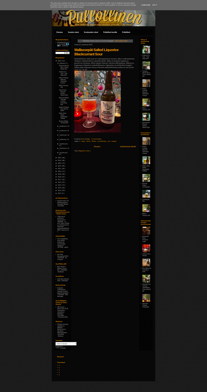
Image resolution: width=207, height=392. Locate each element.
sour (109, 141)
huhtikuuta (63, 139)
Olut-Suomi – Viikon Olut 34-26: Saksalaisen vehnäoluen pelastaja (62, 310)
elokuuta (62, 63)
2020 (59, 171)
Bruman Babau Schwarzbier (63, 122)
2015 (59, 185)
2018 (59, 177)
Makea (94, 141)
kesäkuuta (63, 130)
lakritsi (88, 141)
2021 (59, 168)
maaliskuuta (63, 144)
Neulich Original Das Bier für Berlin (64, 108)
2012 (59, 193)
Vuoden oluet (73, 32)
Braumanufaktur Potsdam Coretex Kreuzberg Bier (64, 101)
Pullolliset (126, 32)
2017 (59, 179)
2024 (59, 160)
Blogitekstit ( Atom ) (84, 151)
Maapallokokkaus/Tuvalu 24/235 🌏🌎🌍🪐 (63, 44)
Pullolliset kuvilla (110, 32)
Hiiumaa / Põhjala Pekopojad (145, 305)
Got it (154, 5)
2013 (59, 190)
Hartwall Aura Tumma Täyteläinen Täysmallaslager (146, 287)
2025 (59, 158)
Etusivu (59, 32)
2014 (59, 188)
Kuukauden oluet (91, 32)
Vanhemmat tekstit (128, 146)
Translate (63, 348)
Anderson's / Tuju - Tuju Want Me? (63, 73)
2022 (59, 166)
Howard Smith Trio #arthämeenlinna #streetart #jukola (63, 202)
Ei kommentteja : (97, 139)
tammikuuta (63, 152)
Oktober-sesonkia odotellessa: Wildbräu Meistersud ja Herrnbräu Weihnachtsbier (62, 328)
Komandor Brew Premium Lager (145, 239)
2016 (59, 182)
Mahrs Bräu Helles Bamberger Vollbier (63, 115)
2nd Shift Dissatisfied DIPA (62, 255)
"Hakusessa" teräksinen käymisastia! (61, 218)
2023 (59, 163)
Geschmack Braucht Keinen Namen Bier (63, 92)
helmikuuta (63, 148)
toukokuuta (63, 135)
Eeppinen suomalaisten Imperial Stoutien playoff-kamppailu (62, 290)
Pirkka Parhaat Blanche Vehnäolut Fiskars (63, 80)
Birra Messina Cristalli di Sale (146, 269)
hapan (83, 141)
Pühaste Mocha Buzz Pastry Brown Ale (64, 67)
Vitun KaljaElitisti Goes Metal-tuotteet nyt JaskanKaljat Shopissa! (62, 242)
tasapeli (113, 141)
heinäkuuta (63, 126)
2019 (59, 174)
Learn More (145, 5)
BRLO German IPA (146, 109)
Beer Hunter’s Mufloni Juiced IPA (61, 268)
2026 (59, 61)
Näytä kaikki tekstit (121, 41)
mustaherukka (102, 141)
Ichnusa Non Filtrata (146, 254)
